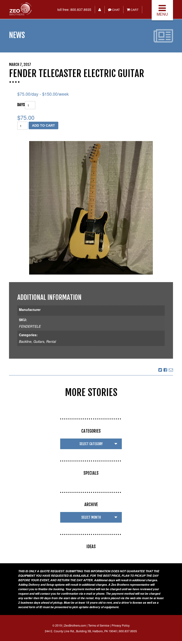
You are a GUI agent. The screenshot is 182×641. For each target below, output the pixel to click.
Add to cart (43, 125)
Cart (134, 10)
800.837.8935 (80, 9)
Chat (115, 10)
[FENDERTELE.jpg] (91, 208)
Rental (51, 341)
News (17, 35)
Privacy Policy (121, 625)
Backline (25, 341)
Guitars (38, 341)
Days (21, 104)
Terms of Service (98, 625)
